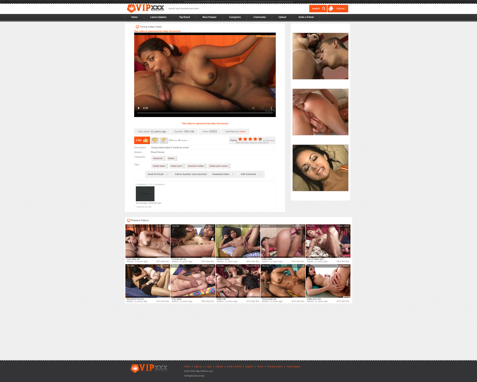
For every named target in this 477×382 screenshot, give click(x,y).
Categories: (140, 157)
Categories (235, 17)
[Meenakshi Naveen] (147, 281)
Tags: (137, 164)
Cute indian (177, 299)
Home (134, 17)
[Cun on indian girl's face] (328, 241)
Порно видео (293, 366)
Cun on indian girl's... (316, 259)
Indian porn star (314, 299)
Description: (140, 147)
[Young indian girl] (283, 281)
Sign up (198, 366)
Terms (260, 366)
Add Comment (249, 174)
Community (260, 17)
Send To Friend (156, 174)
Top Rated (184, 17)
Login (209, 366)
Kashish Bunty (223, 259)
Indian (171, 158)
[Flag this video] (164, 140)
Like (138, 140)
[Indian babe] (283, 241)
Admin (242, 131)
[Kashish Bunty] (238, 241)
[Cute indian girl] (147, 241)
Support (249, 366)
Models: (138, 152)
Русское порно (275, 366)
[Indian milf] (238, 281)
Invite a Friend (306, 17)
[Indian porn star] (328, 281)
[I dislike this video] (155, 140)
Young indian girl (269, 299)
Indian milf (221, 299)
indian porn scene (218, 166)
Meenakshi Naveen (135, 299)
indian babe (159, 166)
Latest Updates (158, 17)
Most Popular (210, 17)
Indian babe (267, 259)
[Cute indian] (192, 281)
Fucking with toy (179, 259)
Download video (221, 174)
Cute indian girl (133, 259)
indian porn (176, 166)
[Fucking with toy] (192, 241)
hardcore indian (196, 166)
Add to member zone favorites (191, 174)
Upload (340, 8)
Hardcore (157, 158)
